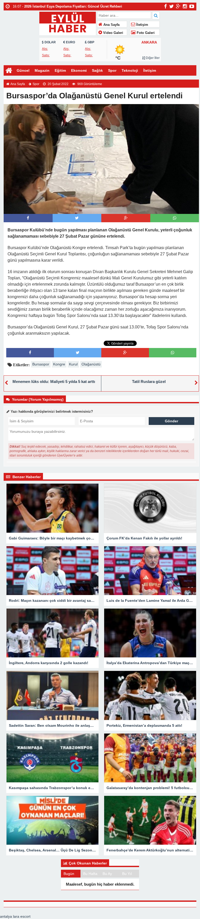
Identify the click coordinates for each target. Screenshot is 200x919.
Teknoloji (130, 70)
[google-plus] (178, 6)
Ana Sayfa (111, 25)
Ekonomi (79, 70)
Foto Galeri (145, 33)
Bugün (69, 874)
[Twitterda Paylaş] (77, 218)
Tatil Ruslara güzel (149, 381)
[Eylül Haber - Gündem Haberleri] (67, 23)
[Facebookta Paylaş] (28, 218)
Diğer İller (152, 58)
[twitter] (171, 6)
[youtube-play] (191, 6)
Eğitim (60, 70)
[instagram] (185, 6)
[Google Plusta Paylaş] (126, 218)
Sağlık (97, 70)
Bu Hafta (90, 874)
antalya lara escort (15, 916)
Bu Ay (107, 874)
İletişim (141, 25)
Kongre (59, 364)
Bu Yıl (127, 874)
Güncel (23, 70)
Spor (112, 70)
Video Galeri (112, 33)
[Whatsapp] (174, 218)
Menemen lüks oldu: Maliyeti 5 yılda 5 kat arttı (53, 381)
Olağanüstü (91, 364)
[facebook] (165, 6)
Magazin (42, 70)
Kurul (73, 364)
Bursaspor (40, 364)
